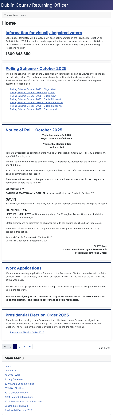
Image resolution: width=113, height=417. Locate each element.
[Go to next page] (24, 346)
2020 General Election (16, 392)
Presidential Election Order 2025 (37, 315)
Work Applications (23, 268)
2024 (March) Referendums (19, 397)
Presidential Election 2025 (18, 410)
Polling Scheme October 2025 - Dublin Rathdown (36, 105)
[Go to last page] (30, 346)
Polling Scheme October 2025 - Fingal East (32, 92)
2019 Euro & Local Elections (19, 383)
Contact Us (10, 370)
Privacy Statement (14, 379)
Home (8, 366)
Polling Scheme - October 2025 (36, 68)
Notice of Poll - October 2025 (34, 129)
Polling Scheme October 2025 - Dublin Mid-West (35, 99)
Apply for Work (12, 374)
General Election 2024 (16, 405)
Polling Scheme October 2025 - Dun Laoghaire (34, 109)
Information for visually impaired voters (44, 32)
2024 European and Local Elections (23, 401)
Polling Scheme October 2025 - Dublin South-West (36, 102)
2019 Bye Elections (14, 388)
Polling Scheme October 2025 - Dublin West (33, 95)
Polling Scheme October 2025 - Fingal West (33, 89)
